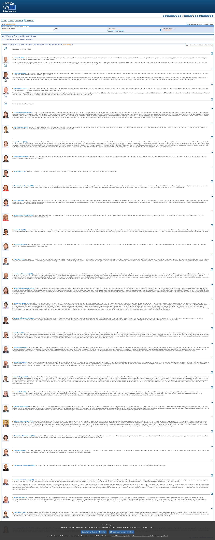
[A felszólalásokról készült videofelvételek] (5, 49)
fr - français (180, 16)
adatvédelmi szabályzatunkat (121, 536)
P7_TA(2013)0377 (167, 30)
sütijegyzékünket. (162, 536)
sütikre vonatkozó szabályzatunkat (143, 536)
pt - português (202, 16)
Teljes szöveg (30, 20)
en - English (178, 16)
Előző (11, 20)
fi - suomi (210, 16)
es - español (166, 16)
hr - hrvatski (185, 16)
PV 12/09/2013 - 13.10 (114, 30)
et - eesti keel (174, 16)
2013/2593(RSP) (10, 24)
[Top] (212, 54)
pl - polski (200, 16)
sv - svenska (212, 16)
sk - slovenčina (206, 16)
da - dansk (170, 16)
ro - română (204, 16)
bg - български (163, 16)
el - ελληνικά (176, 16)
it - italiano (187, 16)
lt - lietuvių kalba (191, 16)
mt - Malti (195, 16)
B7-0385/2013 (6, 30)
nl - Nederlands (197, 16)
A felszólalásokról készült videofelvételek (200, 44)
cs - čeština (168, 16)
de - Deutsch (172, 16)
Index (4, 20)
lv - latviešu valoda (189, 16)
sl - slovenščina (208, 16)
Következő (18, 20)
